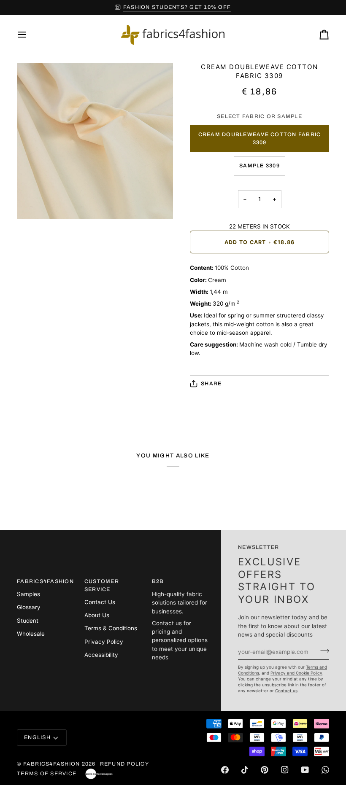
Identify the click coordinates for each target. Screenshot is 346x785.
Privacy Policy (103, 641)
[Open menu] (29, 35)
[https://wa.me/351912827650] (325, 770)
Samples (28, 594)
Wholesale (31, 633)
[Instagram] (285, 770)
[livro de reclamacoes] (99, 774)
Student (27, 620)
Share (211, 384)
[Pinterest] (264, 770)
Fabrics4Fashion (51, 764)
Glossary (29, 607)
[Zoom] (32, 203)
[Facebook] (225, 770)
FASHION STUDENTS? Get (177, 7)
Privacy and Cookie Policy (296, 672)
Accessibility (101, 654)
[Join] (322, 650)
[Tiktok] (244, 770)
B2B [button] (158, 581)
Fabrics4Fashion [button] (45, 581)
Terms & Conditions (110, 628)
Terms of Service (46, 774)
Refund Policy (124, 764)
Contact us (286, 690)
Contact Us (99, 602)
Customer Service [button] (101, 585)
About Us (96, 615)
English (37, 737)
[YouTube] (305, 770)
